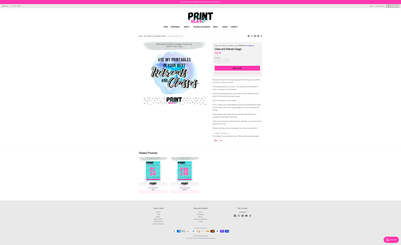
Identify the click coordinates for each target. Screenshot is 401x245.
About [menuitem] (215, 27)
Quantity (218, 57)
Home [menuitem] (166, 27)
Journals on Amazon (200, 219)
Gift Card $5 (153, 188)
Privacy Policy (158, 221)
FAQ (158, 214)
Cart (393, 6)
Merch (200, 217)
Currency (13, 6)
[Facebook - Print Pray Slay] (249, 36)
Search (158, 212)
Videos (200, 221)
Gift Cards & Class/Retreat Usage (155, 36)
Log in (371, 6)
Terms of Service (158, 224)
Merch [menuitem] (186, 27)
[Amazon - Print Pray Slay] (261, 36)
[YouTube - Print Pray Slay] (258, 36)
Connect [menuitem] (234, 27)
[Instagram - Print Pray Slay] (252, 36)
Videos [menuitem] (225, 27)
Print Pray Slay (203, 236)
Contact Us (242, 212)
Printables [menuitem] (175, 27)
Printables (200, 214)
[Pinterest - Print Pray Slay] (255, 36)
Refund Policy (158, 219)
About (158, 217)
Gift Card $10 (185, 188)
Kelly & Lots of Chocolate (207, 238)
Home (140, 36)
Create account (380, 6)
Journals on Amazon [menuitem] (201, 27)
